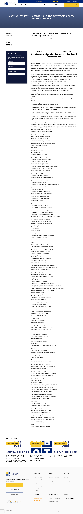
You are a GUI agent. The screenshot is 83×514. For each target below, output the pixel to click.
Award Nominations (68, 485)
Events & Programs (56, 5)
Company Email (12, 71)
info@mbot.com (38, 498)
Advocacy (31, 5)
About (16, 5)
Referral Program (37, 485)
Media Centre (45, 5)
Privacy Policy (9, 510)
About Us (66, 477)
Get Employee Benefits (54, 483)
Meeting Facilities (52, 479)
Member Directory (38, 479)
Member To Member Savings (40, 486)
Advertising (69, 1)
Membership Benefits (38, 477)
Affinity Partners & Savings (40, 483)
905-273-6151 (37, 500)
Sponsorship (36, 488)
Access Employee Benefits (71, 5)
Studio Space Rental (53, 481)
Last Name (11, 66)
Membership (24, 5)
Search (55, 1)
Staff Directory (67, 479)
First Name (11, 61)
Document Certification (54, 477)
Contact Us (75, 1)
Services (38, 5)
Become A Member (14, 485)
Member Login (62, 1)
